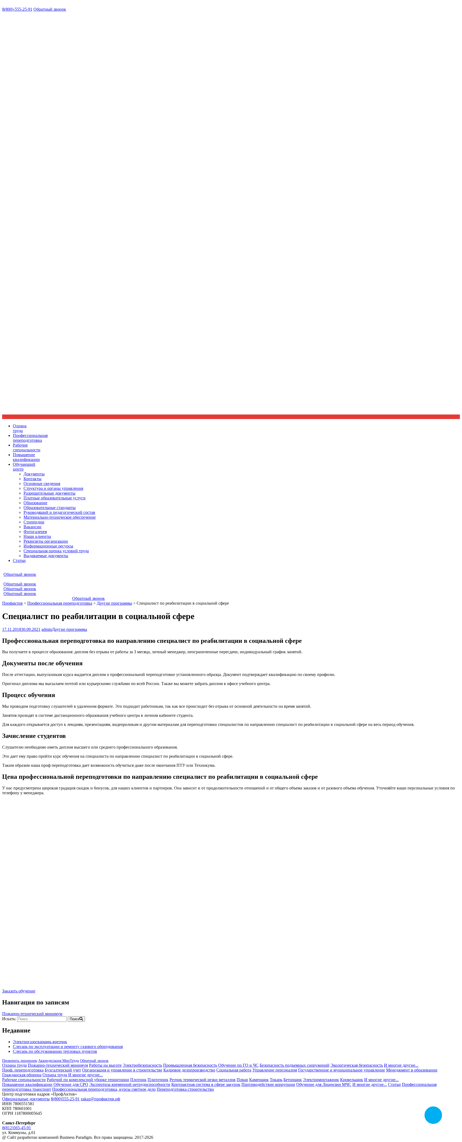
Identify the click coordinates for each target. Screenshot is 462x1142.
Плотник (138, 1079)
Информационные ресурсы (48, 546)
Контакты (32, 478)
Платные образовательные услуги (55, 498)
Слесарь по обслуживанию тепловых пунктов (55, 1051)
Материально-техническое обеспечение (60, 517)
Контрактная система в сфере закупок (205, 1084)
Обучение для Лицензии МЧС (323, 1084)
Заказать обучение (18, 991)
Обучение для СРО (70, 1084)
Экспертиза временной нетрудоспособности (129, 1084)
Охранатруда (19, 428)
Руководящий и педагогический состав (59, 512)
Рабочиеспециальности (26, 447)
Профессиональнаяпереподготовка (30, 438)
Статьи (19, 560)
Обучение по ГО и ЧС (238, 1065)
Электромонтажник (321, 1079)
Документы (34, 474)
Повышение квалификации (27, 1084)
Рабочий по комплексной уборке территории (88, 1079)
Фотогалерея (35, 531)
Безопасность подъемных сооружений (294, 1065)
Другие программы (69, 629)
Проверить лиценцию (19, 1061)
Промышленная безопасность (190, 1065)
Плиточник (158, 1079)
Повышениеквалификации (26, 457)
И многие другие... (401, 1065)
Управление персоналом (274, 1070)
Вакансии (32, 527)
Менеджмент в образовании (411, 1070)
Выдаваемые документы (46, 555)
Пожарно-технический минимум (32, 1013)
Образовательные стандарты (50, 507)
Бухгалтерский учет (63, 1070)
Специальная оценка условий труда (56, 551)
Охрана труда (14, 1065)
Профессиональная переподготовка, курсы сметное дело (104, 1089)
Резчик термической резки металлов (203, 1079)
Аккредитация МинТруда (58, 1061)
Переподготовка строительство (185, 1089)
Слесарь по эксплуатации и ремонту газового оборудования (68, 1046)
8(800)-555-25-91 (17, 9)
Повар (242, 1079)
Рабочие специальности (24, 1079)
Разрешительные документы (49, 493)
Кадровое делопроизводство (189, 1070)
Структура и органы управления (53, 488)
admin (46, 629)
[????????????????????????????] (34, 981)
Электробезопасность (142, 1065)
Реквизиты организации (46, 541)
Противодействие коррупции (268, 1084)
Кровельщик (351, 1079)
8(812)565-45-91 (16, 1127)
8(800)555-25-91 (65, 1099)
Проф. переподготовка (23, 1070)
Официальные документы (26, 1099)
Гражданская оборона (21, 1075)
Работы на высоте (105, 1065)
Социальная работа (233, 1070)
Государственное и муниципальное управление (341, 1070)
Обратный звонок (49, 9)
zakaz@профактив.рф (100, 1099)
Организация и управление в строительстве (122, 1070)
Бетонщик (292, 1079)
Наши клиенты (37, 536)
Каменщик (259, 1079)
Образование (35, 502)
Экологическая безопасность (356, 1065)
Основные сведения (42, 483)
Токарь (276, 1079)
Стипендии (34, 522)
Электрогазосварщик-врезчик (40, 1041)
